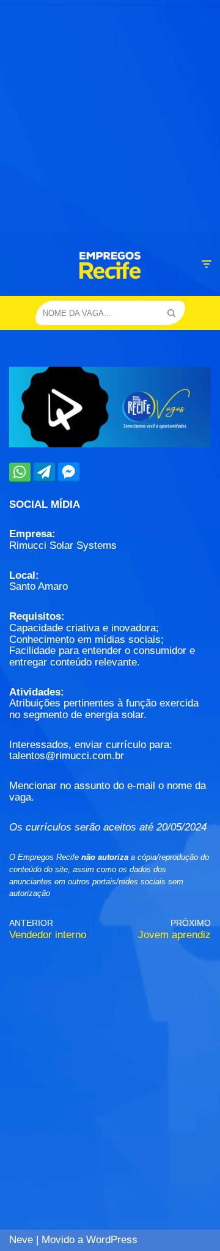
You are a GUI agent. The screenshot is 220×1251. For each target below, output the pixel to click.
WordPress (112, 1239)
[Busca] (171, 313)
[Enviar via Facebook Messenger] (68, 472)
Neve (21, 1239)
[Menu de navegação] (206, 264)
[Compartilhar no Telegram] (44, 472)
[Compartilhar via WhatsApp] (20, 472)
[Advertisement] (110, 116)
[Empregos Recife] (110, 265)
